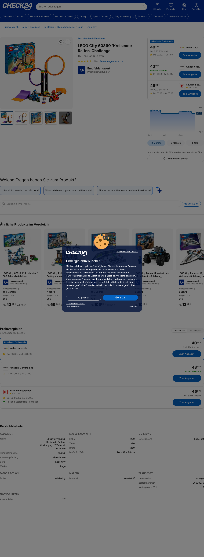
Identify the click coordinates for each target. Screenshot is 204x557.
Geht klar (120, 297)
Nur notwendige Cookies (127, 252)
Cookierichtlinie (73, 306)
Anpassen (83, 297)
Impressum (133, 306)
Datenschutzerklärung (75, 303)
